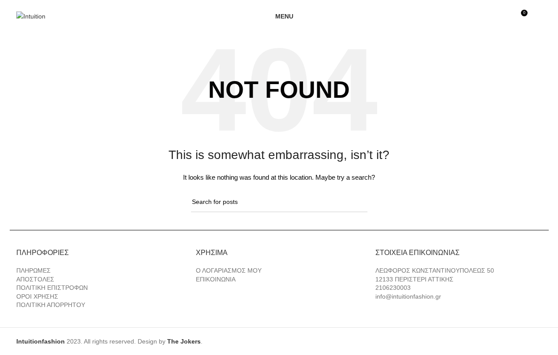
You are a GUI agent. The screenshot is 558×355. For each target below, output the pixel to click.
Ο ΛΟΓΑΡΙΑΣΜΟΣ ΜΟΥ (229, 270)
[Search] (539, 16)
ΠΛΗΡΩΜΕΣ (33, 270)
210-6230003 (323, 3)
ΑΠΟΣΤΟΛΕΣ (35, 279)
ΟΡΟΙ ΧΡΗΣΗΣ (37, 296)
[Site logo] (30, 15)
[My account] (488, 16)
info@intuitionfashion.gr (408, 296)
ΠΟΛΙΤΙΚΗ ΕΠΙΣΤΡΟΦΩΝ (52, 287)
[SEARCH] (357, 202)
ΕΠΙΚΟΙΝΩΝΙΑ (216, 279)
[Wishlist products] (504, 16)
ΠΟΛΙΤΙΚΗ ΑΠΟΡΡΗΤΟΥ (50, 304)
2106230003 (393, 287)
